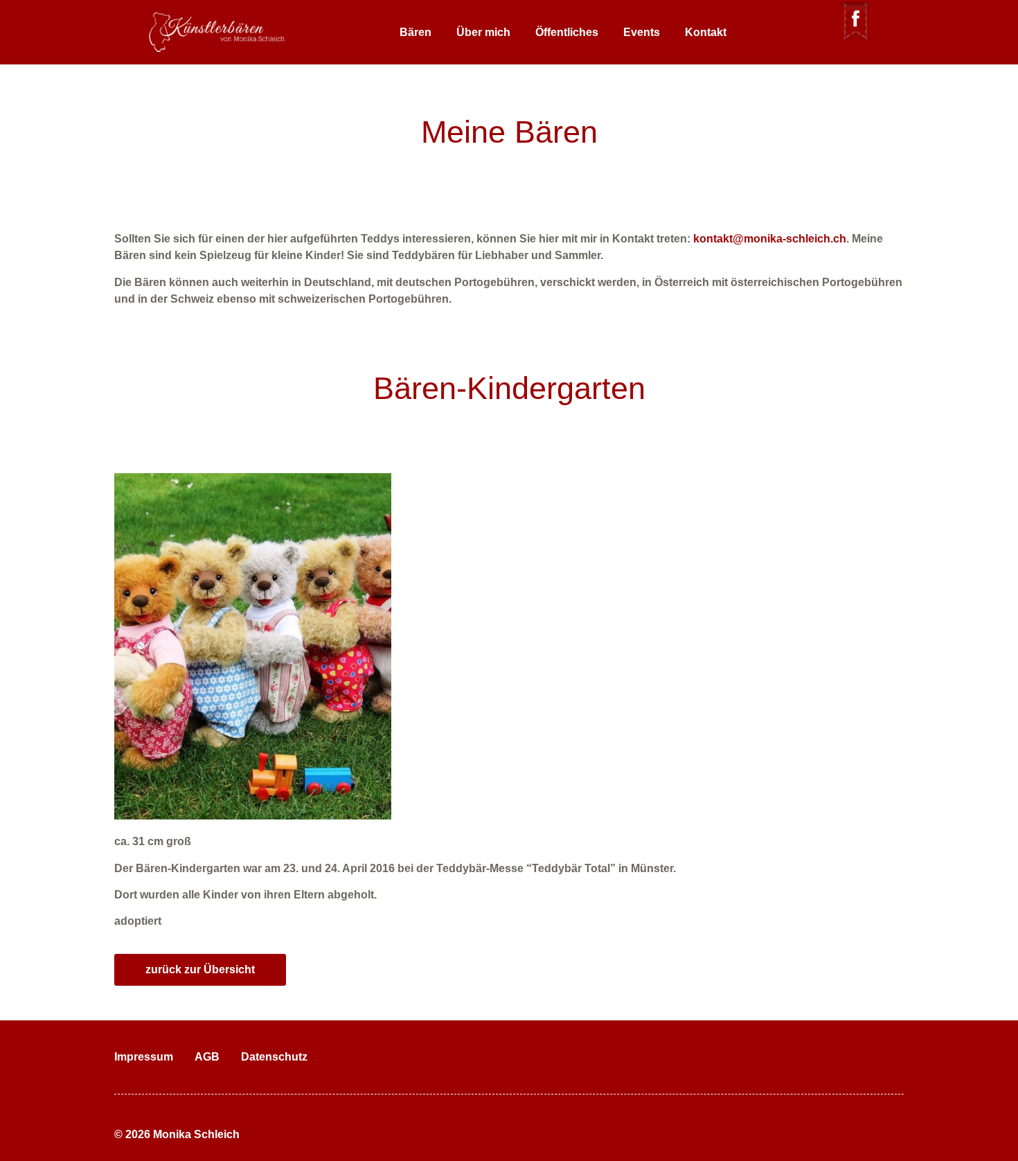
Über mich (483, 32)
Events (641, 32)
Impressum (143, 1057)
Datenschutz (274, 1057)
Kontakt (705, 32)
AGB (207, 1057)
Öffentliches (566, 32)
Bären (415, 32)
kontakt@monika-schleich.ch (769, 239)
